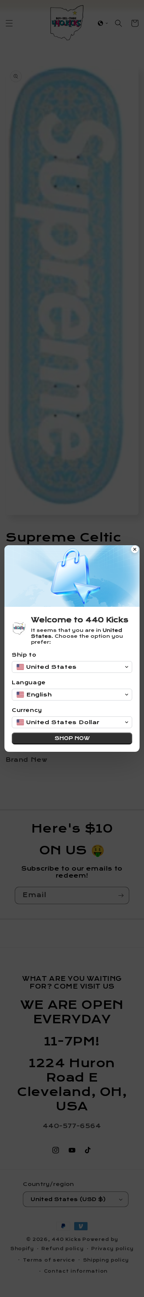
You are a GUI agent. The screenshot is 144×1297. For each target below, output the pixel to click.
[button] (72, 667)
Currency (27, 710)
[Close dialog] (134, 550)
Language (29, 682)
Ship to (24, 655)
